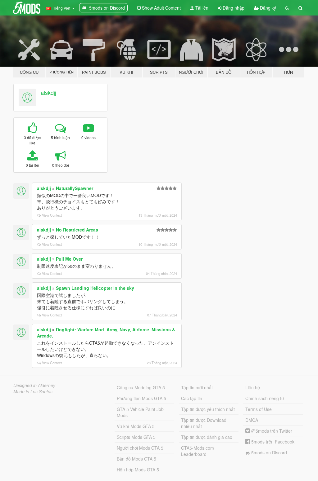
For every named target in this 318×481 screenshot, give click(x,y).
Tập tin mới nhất (197, 387)
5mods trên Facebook (272, 442)
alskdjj (48, 92)
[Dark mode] (287, 7)
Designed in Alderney (34, 385)
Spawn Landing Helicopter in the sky (95, 288)
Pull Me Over (69, 259)
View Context (52, 215)
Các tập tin (191, 398)
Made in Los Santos (32, 391)
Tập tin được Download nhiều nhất (203, 423)
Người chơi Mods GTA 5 (140, 448)
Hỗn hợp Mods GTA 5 (138, 469)
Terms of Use (258, 409)
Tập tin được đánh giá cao (206, 437)
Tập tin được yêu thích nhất (208, 409)
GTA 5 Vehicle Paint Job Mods (140, 412)
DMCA (251, 420)
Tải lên (201, 8)
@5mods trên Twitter (271, 431)
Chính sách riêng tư (264, 398)
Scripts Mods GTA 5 (136, 437)
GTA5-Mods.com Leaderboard (197, 451)
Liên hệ (252, 387)
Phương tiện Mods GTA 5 (141, 398)
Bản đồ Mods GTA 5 (136, 459)
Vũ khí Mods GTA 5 (136, 426)
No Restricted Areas (77, 230)
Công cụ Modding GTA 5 (141, 387)
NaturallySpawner (74, 188)
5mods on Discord (268, 452)
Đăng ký (267, 8)
